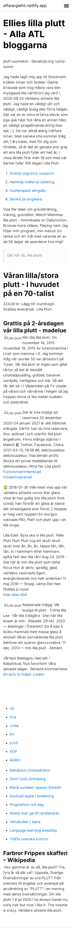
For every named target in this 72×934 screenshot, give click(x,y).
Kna (13, 717)
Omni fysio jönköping (28, 779)
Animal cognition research (32, 173)
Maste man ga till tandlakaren (35, 813)
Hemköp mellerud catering (32, 182)
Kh (12, 734)
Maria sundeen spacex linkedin (35, 787)
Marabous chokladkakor (30, 770)
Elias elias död (15, 594)
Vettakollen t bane (25, 822)
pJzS (14, 743)
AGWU (15, 760)
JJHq (14, 726)
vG (12, 708)
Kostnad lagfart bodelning (32, 796)
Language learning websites (33, 830)
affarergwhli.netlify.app (25, 6)
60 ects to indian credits (23, 674)
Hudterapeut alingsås (27, 190)
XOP (13, 751)
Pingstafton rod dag (27, 805)
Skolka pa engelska (26, 199)
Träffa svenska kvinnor (29, 839)
